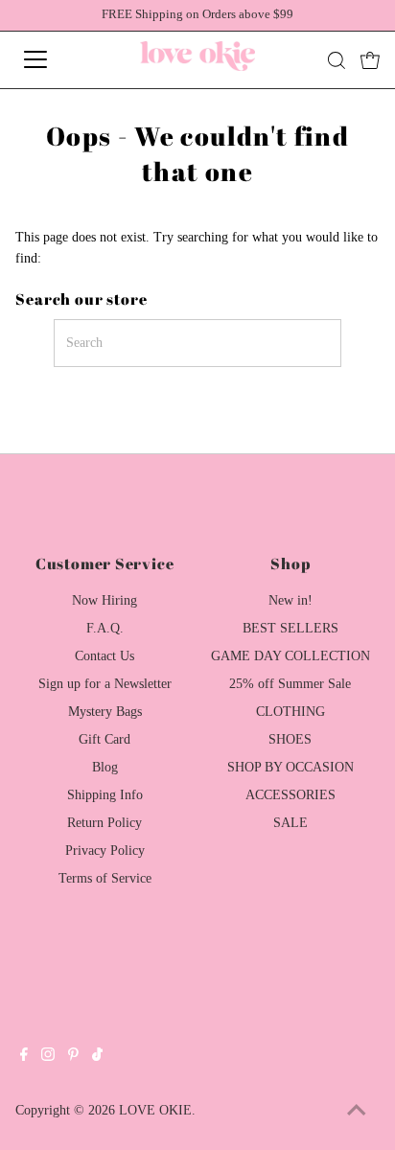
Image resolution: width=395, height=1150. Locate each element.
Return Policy (104, 823)
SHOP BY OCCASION (290, 767)
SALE (290, 823)
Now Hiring (104, 600)
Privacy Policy (105, 850)
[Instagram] (47, 1057)
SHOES (290, 739)
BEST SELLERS (290, 628)
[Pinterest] (73, 1057)
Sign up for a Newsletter (105, 684)
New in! (290, 600)
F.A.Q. (105, 628)
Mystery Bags (105, 711)
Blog (105, 767)
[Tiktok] (97, 1057)
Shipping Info (105, 795)
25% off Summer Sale (290, 684)
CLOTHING (290, 711)
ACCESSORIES (290, 795)
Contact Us (104, 656)
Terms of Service (104, 878)
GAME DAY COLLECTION (290, 656)
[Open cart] (370, 59)
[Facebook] (24, 1057)
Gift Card (104, 739)
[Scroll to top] (356, 1111)
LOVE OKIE (155, 1110)
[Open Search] (336, 60)
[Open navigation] (54, 59)
